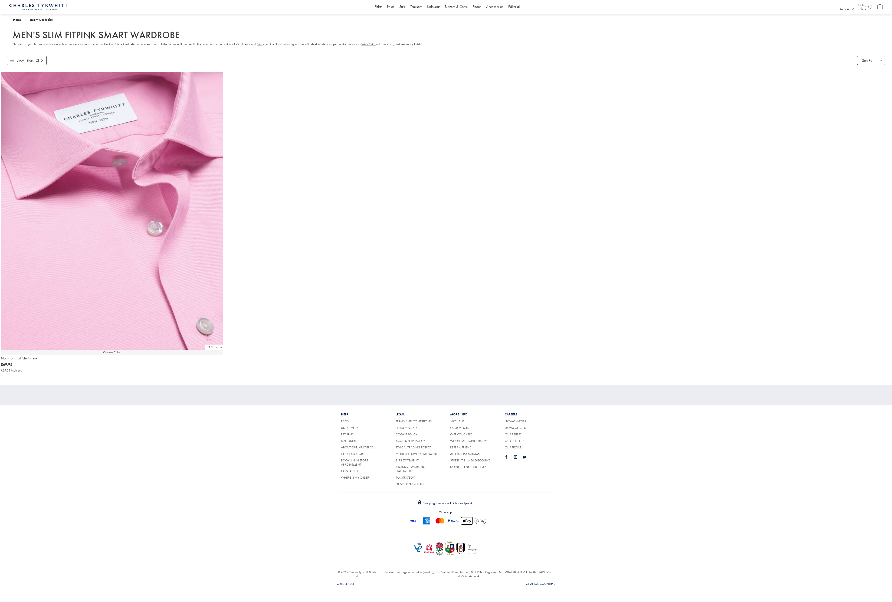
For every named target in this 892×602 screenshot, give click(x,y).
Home (17, 19)
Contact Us (350, 471)
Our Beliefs (513, 434)
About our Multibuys (357, 447)
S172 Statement (407, 460)
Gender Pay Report (410, 484)
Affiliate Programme (466, 454)
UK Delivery (349, 428)
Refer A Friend (461, 447)
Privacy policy (406, 428)
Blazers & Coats (456, 6)
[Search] (870, 7)
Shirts (378, 6)
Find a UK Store (352, 454)
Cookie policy (406, 434)
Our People (513, 447)
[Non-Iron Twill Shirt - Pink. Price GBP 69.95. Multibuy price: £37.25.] (112, 211)
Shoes (476, 6)
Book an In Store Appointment (354, 462)
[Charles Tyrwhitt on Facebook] (509, 457)
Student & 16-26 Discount (470, 460)
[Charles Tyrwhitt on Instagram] (518, 457)
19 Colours (213, 347)
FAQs (345, 421)
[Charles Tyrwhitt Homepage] (38, 6)
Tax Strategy (405, 477)
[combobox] (871, 60)
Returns (352, 434)
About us (457, 421)
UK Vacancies (515, 421)
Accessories (494, 6)
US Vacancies (515, 428)
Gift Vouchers (461, 434)
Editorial (514, 6)
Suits (402, 6)
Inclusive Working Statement (411, 469)
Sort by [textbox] (867, 60)
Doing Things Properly (468, 467)
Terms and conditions (414, 421)
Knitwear (433, 6)
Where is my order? (356, 477)
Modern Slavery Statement (416, 454)
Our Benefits (514, 441)
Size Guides (349, 441)
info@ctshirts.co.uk (468, 576)
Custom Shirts (461, 428)
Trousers (416, 6)
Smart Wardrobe (41, 19)
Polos (390, 6)
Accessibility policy (410, 441)
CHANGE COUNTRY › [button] (540, 584)
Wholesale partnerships (468, 441)
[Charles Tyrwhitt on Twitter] (527, 457)
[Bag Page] (880, 7)
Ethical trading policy (413, 447)
